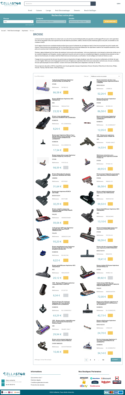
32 (103, 360)
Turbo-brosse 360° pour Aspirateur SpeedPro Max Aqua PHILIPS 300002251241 (62, 229)
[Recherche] (93, 4)
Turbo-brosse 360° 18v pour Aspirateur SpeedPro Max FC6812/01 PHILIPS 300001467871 (108, 284)
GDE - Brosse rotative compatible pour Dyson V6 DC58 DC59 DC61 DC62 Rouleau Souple (63, 322)
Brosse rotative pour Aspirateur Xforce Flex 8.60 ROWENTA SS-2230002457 (106, 117)
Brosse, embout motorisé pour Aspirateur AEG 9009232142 (106, 192)
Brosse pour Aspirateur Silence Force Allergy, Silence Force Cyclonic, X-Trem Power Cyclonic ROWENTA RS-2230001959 (63, 137)
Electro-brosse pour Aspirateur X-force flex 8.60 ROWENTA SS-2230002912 (107, 341)
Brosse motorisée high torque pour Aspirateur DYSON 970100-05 (107, 228)
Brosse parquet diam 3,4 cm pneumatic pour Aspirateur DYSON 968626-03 (108, 174)
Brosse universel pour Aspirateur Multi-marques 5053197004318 (62, 340)
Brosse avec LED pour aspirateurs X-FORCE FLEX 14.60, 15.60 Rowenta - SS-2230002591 (107, 303)
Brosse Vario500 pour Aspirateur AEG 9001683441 (108, 209)
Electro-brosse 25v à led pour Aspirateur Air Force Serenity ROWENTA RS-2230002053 (61, 303)
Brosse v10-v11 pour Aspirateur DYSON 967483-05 (106, 99)
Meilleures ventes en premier (105, 76)
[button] (65, 92)
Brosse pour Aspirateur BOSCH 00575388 (61, 192)
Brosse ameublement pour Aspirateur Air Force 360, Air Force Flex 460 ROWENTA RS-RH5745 (63, 248)
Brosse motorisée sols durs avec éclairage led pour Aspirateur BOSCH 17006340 (108, 81)
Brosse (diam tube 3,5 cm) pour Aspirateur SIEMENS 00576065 (61, 174)
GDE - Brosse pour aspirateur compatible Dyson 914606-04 (105, 135)
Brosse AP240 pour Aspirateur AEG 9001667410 (62, 99)
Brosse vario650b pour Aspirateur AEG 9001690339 (63, 266)
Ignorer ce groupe (29, 24)
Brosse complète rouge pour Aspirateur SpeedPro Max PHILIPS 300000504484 (62, 210)
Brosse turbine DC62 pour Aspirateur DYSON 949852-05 (108, 266)
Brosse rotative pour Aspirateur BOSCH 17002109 (106, 321)
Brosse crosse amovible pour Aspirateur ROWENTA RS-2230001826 (63, 116)
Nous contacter (10, 380)
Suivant (116, 360)
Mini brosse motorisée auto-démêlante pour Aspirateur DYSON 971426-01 (107, 156)
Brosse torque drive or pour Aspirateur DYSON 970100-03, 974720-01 (63, 155)
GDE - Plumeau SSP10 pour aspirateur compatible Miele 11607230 (63, 283)
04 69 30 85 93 (10, 384)
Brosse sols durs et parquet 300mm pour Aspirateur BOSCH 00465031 (107, 247)
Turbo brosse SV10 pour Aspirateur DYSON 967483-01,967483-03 (62, 80)
